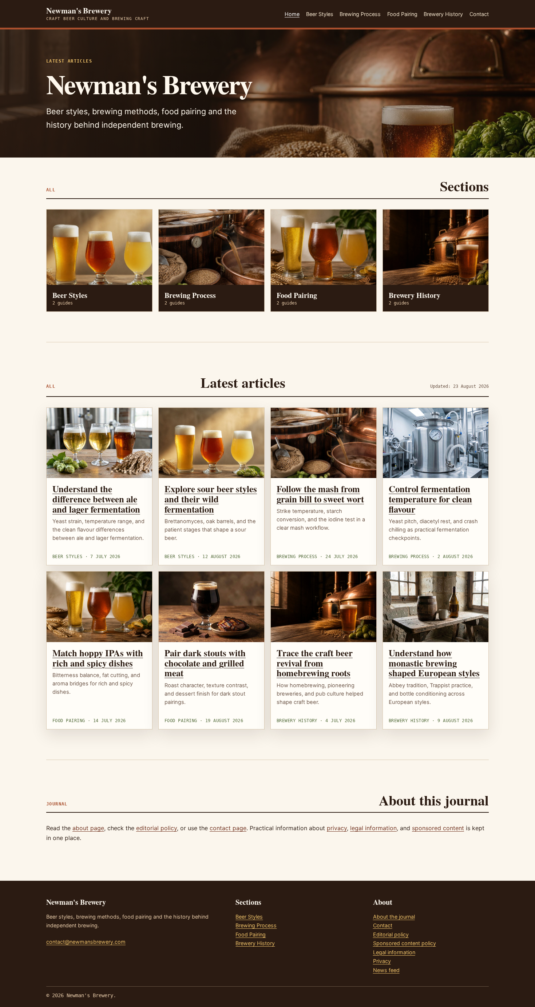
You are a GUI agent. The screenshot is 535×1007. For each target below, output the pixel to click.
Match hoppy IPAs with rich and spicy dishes (97, 657)
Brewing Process (360, 14)
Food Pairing (402, 14)
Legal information (394, 952)
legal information (373, 828)
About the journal (394, 917)
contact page (228, 828)
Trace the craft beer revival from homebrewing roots (315, 663)
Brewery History (443, 14)
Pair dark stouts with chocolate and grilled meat (205, 663)
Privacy (382, 961)
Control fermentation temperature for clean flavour (430, 499)
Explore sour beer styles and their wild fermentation (211, 499)
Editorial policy (391, 934)
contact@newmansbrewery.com (86, 942)
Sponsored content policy (404, 943)
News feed (386, 970)
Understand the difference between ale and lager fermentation (96, 499)
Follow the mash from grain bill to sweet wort (320, 493)
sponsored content (438, 828)
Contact (479, 14)
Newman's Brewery (97, 14)
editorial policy (156, 828)
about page (88, 828)
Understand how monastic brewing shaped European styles (434, 663)
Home (292, 14)
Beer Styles (319, 14)
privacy (337, 828)
